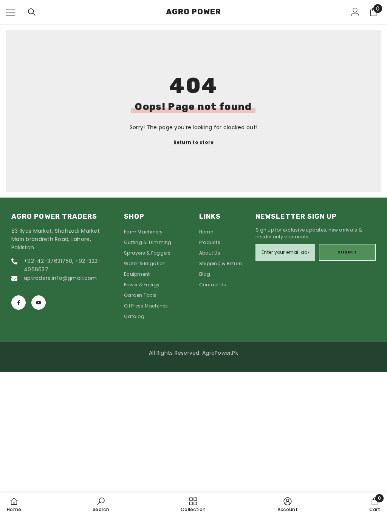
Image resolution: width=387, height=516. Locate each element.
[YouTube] (38, 302)
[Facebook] (18, 302)
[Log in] (355, 12)
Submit (347, 252)
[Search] (31, 12)
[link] (101, 504)
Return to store (193, 142)
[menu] (10, 12)
